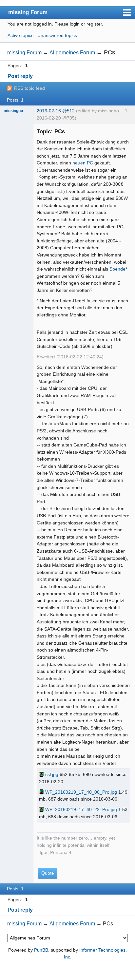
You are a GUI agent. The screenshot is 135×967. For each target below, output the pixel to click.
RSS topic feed (29, 88)
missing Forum (28, 12)
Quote (47, 873)
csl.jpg (51, 774)
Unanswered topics (57, 35)
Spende (117, 269)
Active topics (20, 35)
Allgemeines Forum (72, 52)
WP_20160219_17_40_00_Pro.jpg (80, 792)
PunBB (41, 950)
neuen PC (82, 162)
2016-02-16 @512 (56, 110)
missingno (13, 111)
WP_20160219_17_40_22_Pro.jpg (80, 809)
